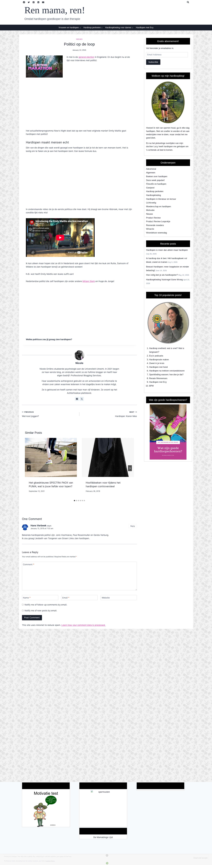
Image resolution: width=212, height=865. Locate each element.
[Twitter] (29, 2)
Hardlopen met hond (158, 367)
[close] (107, 855)
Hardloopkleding (153, 195)
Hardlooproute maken (159, 359)
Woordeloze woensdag (156, 233)
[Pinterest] (34, 2)
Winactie (150, 229)
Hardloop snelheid (157, 348)
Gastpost (150, 188)
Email (65, 597)
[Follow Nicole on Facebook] (77, 399)
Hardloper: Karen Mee (126, 414)
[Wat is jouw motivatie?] (46, 808)
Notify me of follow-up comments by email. (46, 604)
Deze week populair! (155, 180)
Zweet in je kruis (156, 363)
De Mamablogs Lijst (103, 837)
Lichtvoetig (151, 203)
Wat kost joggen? (30, 414)
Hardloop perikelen (154, 191)
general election (86, 57)
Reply (132, 526)
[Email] (43, 2)
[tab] (74, 500)
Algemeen (150, 172)
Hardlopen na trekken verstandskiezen (167, 371)
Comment (28, 564)
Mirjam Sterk (88, 281)
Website (106, 597)
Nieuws (79, 39)
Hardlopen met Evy (144, 27)
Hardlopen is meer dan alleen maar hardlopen (167, 250)
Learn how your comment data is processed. (83, 625)
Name (27, 597)
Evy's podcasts (156, 356)
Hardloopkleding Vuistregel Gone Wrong (164, 279)
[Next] (130, 468)
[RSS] (38, 2)
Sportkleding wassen (158, 374)
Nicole (79, 363)
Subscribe (153, 62)
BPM (151, 386)
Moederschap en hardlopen (158, 206)
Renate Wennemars (158, 378)
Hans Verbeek (38, 525)
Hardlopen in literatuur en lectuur (161, 199)
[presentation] (51, 457)
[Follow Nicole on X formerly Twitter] (82, 399)
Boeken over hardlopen (156, 176)
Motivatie (150, 210)
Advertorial (151, 169)
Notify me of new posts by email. (41, 610)
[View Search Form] (188, 2)
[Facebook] (24, 2)
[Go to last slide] (29, 468)
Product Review (153, 218)
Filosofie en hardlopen (156, 184)
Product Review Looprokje (158, 221)
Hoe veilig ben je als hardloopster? (162, 275)
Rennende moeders (155, 225)
